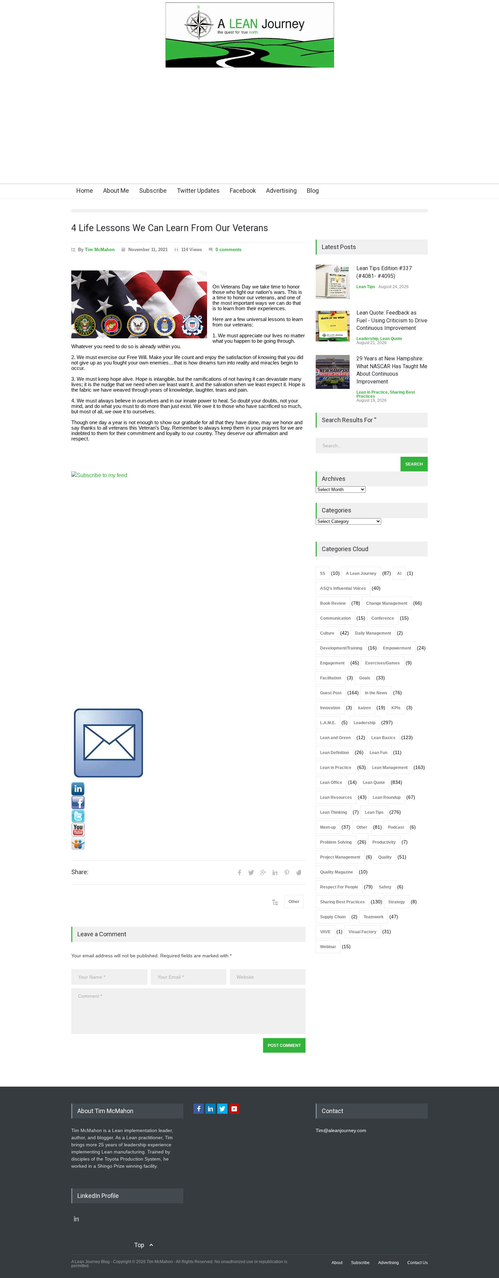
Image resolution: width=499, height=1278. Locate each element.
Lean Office (331, 782)
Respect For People (339, 887)
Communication (335, 618)
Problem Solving (336, 842)
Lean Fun (378, 752)
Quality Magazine (336, 872)
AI (399, 573)
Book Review (333, 603)
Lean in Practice (372, 392)
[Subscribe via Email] (188, 744)
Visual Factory (362, 931)
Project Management (340, 857)
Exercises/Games (382, 663)
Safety (385, 887)
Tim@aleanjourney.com (341, 1130)
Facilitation (330, 678)
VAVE (325, 931)
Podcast (396, 827)
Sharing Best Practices (342, 902)
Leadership (367, 338)
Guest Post (330, 693)
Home (84, 190)
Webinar (328, 946)
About (337, 1262)
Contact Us (417, 1262)
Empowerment (397, 648)
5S (322, 573)
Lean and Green (335, 737)
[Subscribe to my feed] (188, 588)
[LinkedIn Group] (188, 789)
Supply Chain (333, 917)
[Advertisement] (249, 132)
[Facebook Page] (188, 802)
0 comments (228, 249)
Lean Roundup (387, 797)
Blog (313, 190)
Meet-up (328, 827)
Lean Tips (365, 286)
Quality (385, 857)
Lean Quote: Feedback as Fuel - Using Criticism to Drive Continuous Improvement (391, 320)
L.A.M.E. (328, 722)
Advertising (281, 190)
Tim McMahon (100, 249)
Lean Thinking (333, 812)
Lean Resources (336, 797)
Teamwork (374, 917)
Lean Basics (383, 737)
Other (294, 901)
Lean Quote (391, 338)
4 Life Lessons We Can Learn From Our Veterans (169, 228)
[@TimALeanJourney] (188, 816)
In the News (376, 693)
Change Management (386, 603)
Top (139, 1244)
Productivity (384, 842)
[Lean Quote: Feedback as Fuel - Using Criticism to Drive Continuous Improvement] (333, 326)
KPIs (396, 708)
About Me (116, 190)
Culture (327, 633)
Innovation (330, 708)
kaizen (364, 708)
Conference (382, 618)
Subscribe (153, 190)
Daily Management (373, 633)
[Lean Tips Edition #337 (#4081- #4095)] (333, 282)
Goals (364, 678)
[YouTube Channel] (188, 830)
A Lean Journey (361, 573)
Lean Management (390, 767)
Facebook (243, 190)
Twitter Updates (198, 190)
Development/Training (341, 648)
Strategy (396, 902)
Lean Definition (334, 752)
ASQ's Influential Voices (343, 588)
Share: (79, 872)
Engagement (332, 663)
